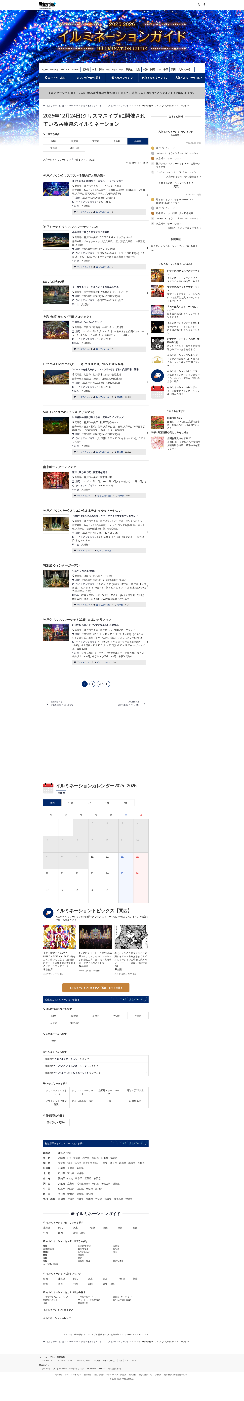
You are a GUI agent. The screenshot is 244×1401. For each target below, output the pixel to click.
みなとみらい (84, 1252)
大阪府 (116, 141)
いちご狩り (61, 1360)
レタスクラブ (45, 1369)
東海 (145, 69)
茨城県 (141, 1163)
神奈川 (115, 69)
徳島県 (80, 1193)
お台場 (116, 1249)
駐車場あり (135, 1100)
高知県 (89, 1193)
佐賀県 (70, 1198)
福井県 (80, 1173)
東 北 (46, 1157)
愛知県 (61, 1178)
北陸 (137, 69)
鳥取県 (89, 1188)
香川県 (61, 1193)
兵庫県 (137, 1015)
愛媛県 (70, 1193)
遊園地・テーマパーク (108, 1092)
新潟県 (80, 1168)
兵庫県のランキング (67, 1058)
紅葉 (120, 1360)
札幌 (68, 1152)
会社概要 (158, 1374)
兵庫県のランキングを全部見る (182, 176)
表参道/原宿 (48, 1249)
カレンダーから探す (89, 77)
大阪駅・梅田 (84, 1260)
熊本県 (89, 1198)
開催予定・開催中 (56, 1122)
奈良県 (53, 148)
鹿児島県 (118, 1198)
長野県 (70, 1168)
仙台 (68, 1158)
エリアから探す (57, 78)
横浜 (96, 1163)
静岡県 (97, 1178)
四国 (173, 69)
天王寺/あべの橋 (50, 1263)
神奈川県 (87, 1163)
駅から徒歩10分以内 (82, 1100)
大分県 (98, 1198)
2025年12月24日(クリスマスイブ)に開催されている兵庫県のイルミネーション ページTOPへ (107, 1334)
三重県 (87, 1178)
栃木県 (131, 1163)
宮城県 (61, 1157)
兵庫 (45, 1257)
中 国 (46, 1188)
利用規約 (58, 1374)
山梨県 (61, 1168)
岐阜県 (78, 1178)
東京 (108, 69)
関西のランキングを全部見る (183, 228)
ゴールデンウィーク (83, 1360)
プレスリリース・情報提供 (116, 1374)
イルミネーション (131, 1360)
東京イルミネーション (155, 77)
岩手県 (85, 1157)
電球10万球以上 (135, 1090)
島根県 (98, 1188)
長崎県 (80, 1198)
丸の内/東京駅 (84, 1246)
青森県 (76, 1157)
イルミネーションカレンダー (58, 1318)
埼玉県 (113, 1163)
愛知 (45, 1255)
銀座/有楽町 (83, 1249)
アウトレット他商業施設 (56, 1102)
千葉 (121, 69)
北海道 (85, 69)
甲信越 (129, 69)
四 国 (46, 1193)
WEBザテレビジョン (76, 1369)
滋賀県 (74, 141)
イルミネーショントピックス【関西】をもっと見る (96, 987)
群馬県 (122, 1163)
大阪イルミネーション (188, 77)
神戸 (53, 1040)
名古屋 (69, 1178)
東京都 (61, 1163)
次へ (101, 683)
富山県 (70, 1173)
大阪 (159, 69)
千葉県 (104, 1163)
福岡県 (61, 1198)
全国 (45, 1278)
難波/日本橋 (118, 1260)
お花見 (70, 1360)
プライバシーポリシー (73, 1374)
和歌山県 (74, 148)
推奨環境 (87, 1374)
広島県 (61, 1188)
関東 (101, 69)
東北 (94, 69)
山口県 (80, 1188)
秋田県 (95, 1157)
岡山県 (70, 1188)
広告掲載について (145, 1374)
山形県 (104, 1157)
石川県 (61, 1173)
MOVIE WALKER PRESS (96, 1369)
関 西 (46, 1183)
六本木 (69, 1163)
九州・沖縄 (184, 69)
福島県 (113, 1157)
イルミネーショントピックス (58, 1309)
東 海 (46, 1178)
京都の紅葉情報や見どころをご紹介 (169, 432)
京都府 (95, 141)
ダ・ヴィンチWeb (60, 1369)
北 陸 (46, 1173)
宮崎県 (108, 1198)
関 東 (46, 1163)
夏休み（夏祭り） (109, 1360)
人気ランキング (123, 78)
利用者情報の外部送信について (175, 1374)
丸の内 (77, 1163)
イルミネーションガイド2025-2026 (60, 69)
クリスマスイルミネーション (56, 1092)
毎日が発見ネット (115, 1369)
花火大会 (96, 1360)
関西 (152, 69)
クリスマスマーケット (82, 1092)
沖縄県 (128, 1198)
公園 (109, 1100)
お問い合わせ (99, 1374)
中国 (165, 69)
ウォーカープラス (47, 1360)
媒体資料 (132, 1374)
